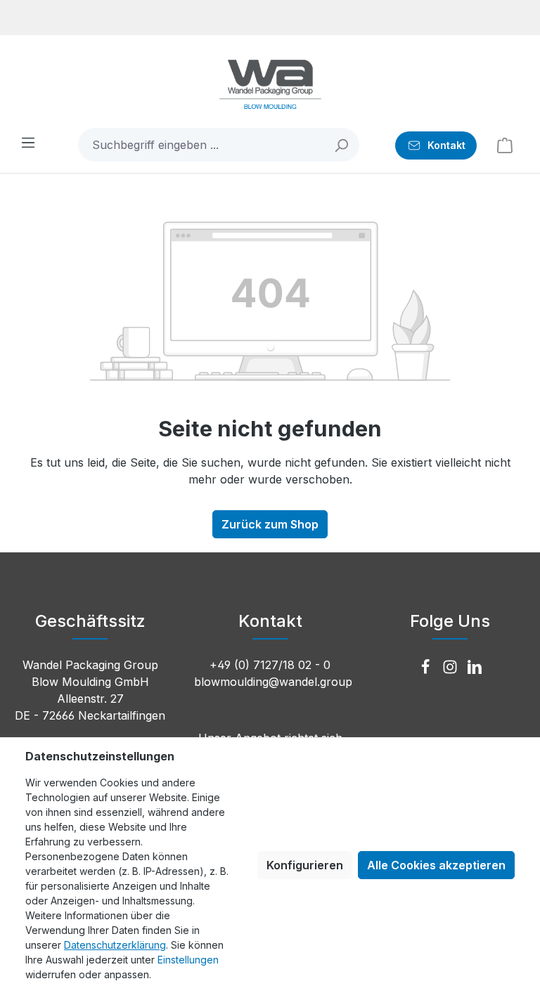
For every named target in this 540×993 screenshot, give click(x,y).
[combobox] (202, 145)
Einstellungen (188, 960)
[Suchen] (342, 145)
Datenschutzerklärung (115, 945)
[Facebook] (427, 668)
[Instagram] (451, 668)
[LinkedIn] (474, 668)
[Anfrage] (505, 145)
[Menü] (28, 142)
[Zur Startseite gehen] (270, 84)
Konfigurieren (304, 865)
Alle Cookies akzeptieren (436, 865)
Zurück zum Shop (270, 524)
